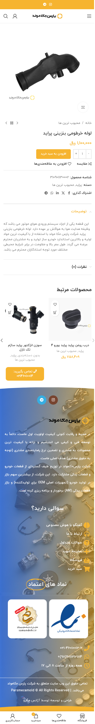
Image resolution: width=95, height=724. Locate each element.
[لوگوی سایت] (46, 16)
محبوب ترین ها (66, 119)
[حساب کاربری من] (15, 16)
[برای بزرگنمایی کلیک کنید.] (79, 104)
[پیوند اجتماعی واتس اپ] (48, 190)
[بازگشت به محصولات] (12, 120)
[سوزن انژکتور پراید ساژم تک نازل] (24, 320)
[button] (53, 314)
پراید (75, 181)
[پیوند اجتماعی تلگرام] (43, 4)
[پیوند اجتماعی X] (60, 190)
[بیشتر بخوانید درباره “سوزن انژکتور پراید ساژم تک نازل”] (10, 314)
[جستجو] (5, 16)
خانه (85, 119)
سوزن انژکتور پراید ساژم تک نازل (24, 347)
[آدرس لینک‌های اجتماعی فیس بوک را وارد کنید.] (65, 190)
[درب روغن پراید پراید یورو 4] (67, 320)
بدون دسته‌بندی (28, 355)
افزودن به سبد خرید (50, 150)
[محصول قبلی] (17, 120)
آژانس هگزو (30, 700)
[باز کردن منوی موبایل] (85, 16)
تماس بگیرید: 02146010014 (22, 373)
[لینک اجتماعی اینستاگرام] (49, 4)
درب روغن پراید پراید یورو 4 (67, 347)
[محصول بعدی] (6, 120)
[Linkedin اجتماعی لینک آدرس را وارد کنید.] (54, 190)
